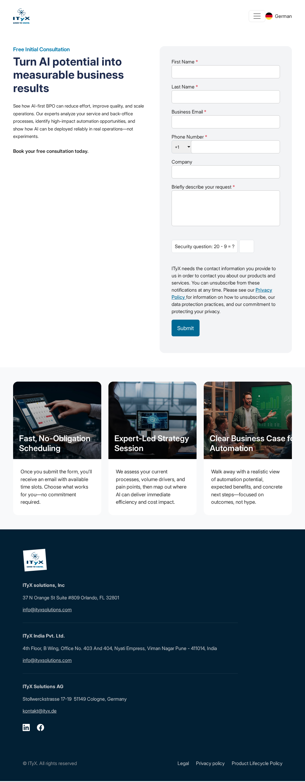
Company (182, 162)
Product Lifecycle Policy (257, 763)
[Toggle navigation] (257, 16)
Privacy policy (210, 763)
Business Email (189, 112)
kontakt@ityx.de (40, 711)
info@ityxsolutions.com (47, 609)
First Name (185, 62)
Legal (183, 763)
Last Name (185, 87)
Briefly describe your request (203, 187)
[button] (13, 769)
